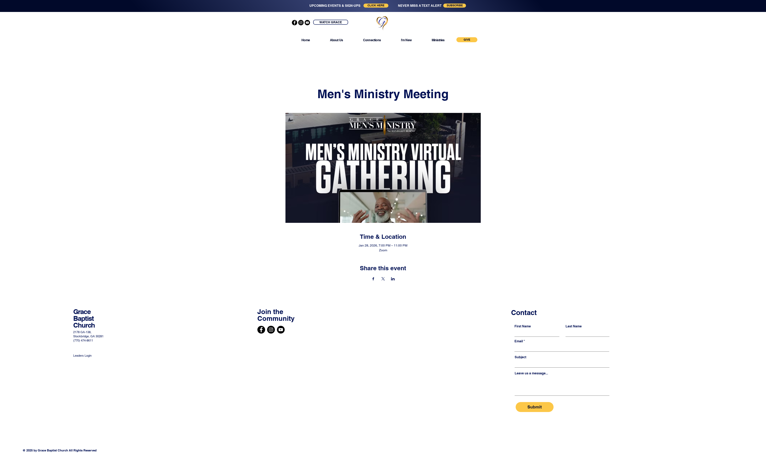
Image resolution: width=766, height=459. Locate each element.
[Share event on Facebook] (373, 278)
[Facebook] (294, 22)
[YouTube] (307, 22)
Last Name (574, 326)
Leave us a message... (531, 373)
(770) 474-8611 (83, 340)
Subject (520, 357)
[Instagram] (301, 22)
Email (518, 341)
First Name (522, 326)
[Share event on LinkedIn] (393, 278)
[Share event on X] (383, 278)
